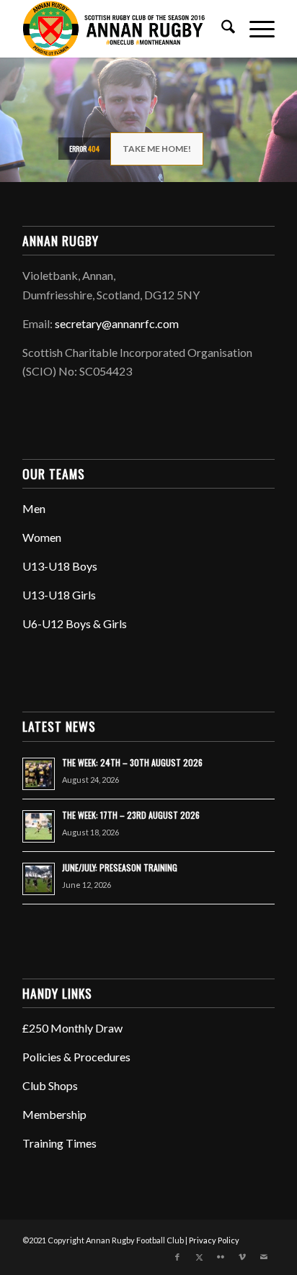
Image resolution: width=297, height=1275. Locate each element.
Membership (54, 1114)
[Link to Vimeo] (242, 1257)
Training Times (59, 1143)
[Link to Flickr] (220, 1257)
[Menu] (255, 29)
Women (41, 537)
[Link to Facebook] (177, 1257)
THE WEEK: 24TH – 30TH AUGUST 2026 (132, 762)
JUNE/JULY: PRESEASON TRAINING (119, 867)
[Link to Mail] (264, 1257)
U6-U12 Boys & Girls (74, 623)
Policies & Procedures (76, 1056)
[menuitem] (221, 29)
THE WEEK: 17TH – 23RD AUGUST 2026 (131, 815)
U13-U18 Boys (59, 566)
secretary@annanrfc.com (117, 323)
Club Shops (50, 1085)
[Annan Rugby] (123, 29)
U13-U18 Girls (59, 595)
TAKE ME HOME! (157, 148)
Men (33, 508)
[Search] (221, 29)
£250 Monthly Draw (72, 1028)
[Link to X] (199, 1257)
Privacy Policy (214, 1240)
